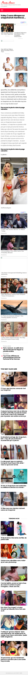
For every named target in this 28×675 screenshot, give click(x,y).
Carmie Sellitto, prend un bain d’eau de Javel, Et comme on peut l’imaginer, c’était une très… (13, 585)
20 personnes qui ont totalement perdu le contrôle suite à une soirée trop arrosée (13, 659)
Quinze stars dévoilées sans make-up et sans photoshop (13, 561)
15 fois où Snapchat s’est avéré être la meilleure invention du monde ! (13, 486)
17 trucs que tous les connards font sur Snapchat (13, 389)
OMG (3, 580)
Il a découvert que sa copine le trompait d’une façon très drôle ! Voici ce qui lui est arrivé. (12, 463)
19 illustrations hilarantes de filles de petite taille (14, 539)
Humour (4, 535)
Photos (4, 558)
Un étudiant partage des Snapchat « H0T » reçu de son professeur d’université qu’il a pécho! (14, 438)
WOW (3, 385)
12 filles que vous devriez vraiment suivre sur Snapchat (13, 509)
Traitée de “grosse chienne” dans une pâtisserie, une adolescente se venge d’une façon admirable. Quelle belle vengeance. (14, 634)
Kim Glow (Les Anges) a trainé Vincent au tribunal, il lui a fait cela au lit (13, 609)
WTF (3, 434)
